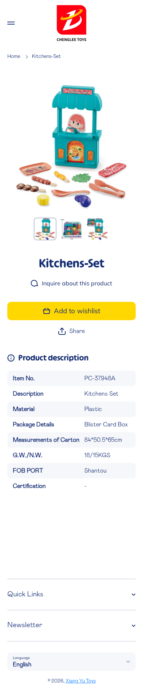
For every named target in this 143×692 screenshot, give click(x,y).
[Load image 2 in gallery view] (71, 229)
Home (13, 56)
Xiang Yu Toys (81, 681)
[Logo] (71, 23)
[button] (71, 331)
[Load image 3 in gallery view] (98, 229)
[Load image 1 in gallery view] (45, 229)
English (22, 664)
